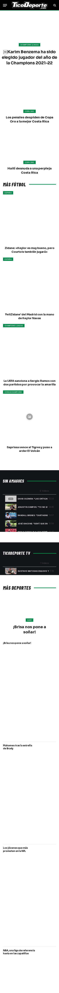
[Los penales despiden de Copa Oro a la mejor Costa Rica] (29, 95)
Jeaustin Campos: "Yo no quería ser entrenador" (33, 507)
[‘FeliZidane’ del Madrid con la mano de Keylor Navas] (29, 284)
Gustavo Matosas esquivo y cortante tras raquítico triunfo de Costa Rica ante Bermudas (33, 571)
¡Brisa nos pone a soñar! (17, 643)
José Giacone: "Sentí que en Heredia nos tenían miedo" (33, 523)
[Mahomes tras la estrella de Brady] (47, 793)
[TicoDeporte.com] (29, 5)
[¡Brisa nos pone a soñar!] (29, 610)
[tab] (29, 498)
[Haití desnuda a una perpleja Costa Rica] (29, 146)
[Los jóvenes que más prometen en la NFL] (47, 895)
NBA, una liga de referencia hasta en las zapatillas (19, 952)
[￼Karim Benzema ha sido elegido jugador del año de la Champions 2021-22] (29, 28)
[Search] (54, 5)
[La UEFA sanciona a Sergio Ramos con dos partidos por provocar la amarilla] (29, 350)
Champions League (14, 326)
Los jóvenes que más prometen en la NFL (15, 849)
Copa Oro (29, 111)
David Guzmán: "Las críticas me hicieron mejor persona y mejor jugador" (33, 499)
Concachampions (13, 392)
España (8, 193)
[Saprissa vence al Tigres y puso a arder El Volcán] (29, 416)
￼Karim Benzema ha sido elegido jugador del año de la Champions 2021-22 (29, 57)
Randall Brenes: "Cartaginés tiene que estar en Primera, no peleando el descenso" (33, 515)
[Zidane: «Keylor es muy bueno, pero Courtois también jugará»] (29, 217)
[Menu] (5, 5)
